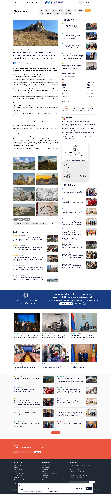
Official (47, 10)
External (49, 13)
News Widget (45, 477)
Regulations (16, 481)
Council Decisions (17, 477)
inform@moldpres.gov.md (78, 471)
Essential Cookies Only (79, 488)
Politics (54, 10)
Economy (68, 10)
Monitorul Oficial (45, 481)
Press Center (44, 471)
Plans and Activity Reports (19, 473)
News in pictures (67, 13)
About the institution (18, 465)
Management (16, 467)
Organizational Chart (18, 469)
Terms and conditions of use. (51, 491)
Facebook (18, 223)
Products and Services (46, 465)
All (41, 10)
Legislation (16, 471)
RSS (43, 479)
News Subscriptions (46, 467)
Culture (80, 10)
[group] (79, 26)
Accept (89, 488)
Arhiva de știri (45, 475)
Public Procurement (18, 475)
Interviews (56, 13)
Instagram (26, 223)
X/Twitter (35, 223)
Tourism (20, 11)
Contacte (16, 483)
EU (74, 10)
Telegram (44, 223)
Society (61, 10)
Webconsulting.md (80, 477)
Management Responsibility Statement (22, 479)
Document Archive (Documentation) (49, 473)
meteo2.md (74, 103)
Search (91, 482)
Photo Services (45, 469)
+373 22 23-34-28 (76, 466)
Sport (42, 13)
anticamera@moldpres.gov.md (79, 469)
